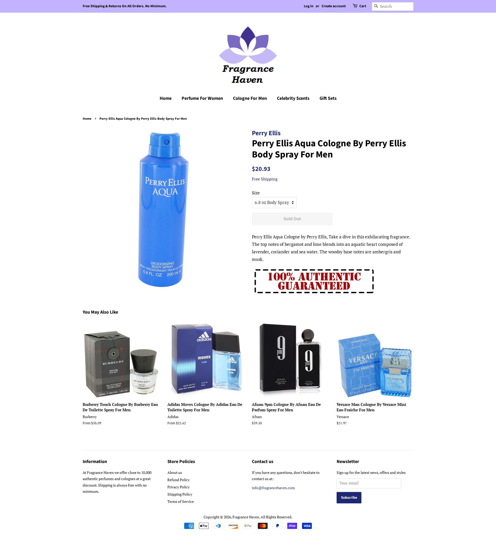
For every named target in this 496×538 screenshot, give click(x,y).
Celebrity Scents (293, 98)
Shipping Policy (179, 494)
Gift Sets (328, 98)
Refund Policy (178, 479)
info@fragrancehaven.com (273, 487)
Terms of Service (180, 501)
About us (174, 472)
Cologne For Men (250, 98)
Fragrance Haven (246, 516)
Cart (362, 6)
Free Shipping (264, 179)
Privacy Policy (178, 486)
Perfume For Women (202, 98)
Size (256, 193)
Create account (334, 6)
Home (166, 98)
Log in (308, 6)
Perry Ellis (266, 133)
